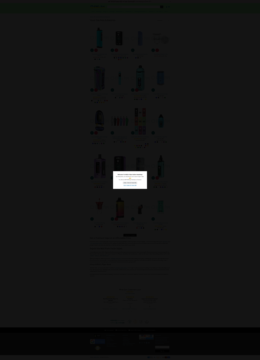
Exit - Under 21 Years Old (130, 185)
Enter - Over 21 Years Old (130, 182)
